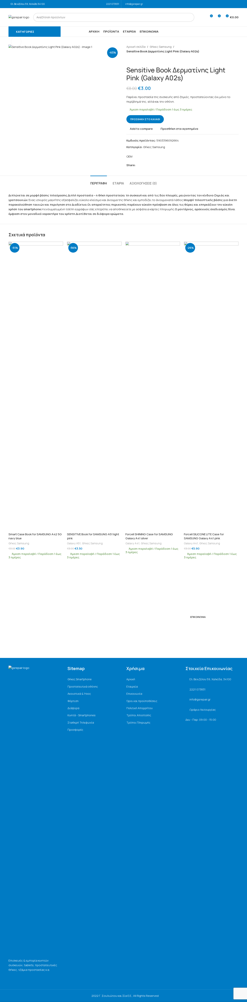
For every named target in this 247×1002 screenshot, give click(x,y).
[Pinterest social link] (147, 165)
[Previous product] (128, 60)
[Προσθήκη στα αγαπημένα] (58, 246)
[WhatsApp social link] (151, 165)
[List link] (94, 679)
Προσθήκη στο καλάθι (145, 119)
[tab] (98, 181)
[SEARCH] (189, 17)
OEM (129, 156)
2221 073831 (112, 4)
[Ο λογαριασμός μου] (202, 17)
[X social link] (142, 165)
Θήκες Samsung (161, 47)
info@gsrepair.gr (134, 4)
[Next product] (138, 60)
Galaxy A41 (132, 543)
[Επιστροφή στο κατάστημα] (133, 60)
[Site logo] (18, 17)
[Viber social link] (155, 165)
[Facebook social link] (231, 4)
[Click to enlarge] (16, 41)
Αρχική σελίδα (135, 47)
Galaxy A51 (74, 543)
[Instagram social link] (236, 4)
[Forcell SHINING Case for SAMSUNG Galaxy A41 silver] (152, 386)
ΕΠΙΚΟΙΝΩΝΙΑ (198, 617)
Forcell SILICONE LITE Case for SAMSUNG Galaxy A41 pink (204, 536)
